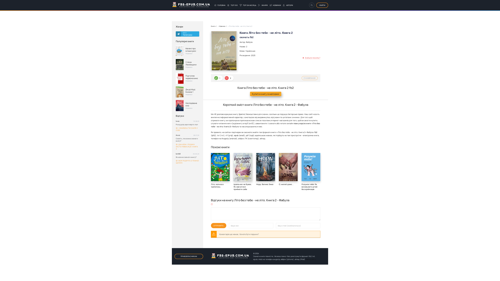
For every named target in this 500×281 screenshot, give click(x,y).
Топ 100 (234, 5)
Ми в (187, 34)
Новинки (277, 5)
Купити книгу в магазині (265, 93)
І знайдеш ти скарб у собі (187, 129)
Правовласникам (189, 256)
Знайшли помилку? (312, 58)
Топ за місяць (249, 5)
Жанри (265, 5)
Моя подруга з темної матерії (187, 162)
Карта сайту (311, 259)
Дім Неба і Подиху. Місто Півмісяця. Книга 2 (187, 146)
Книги (213, 26)
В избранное (311, 78)
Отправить (219, 226)
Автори (289, 5)
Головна (221, 5)
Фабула (249, 42)
